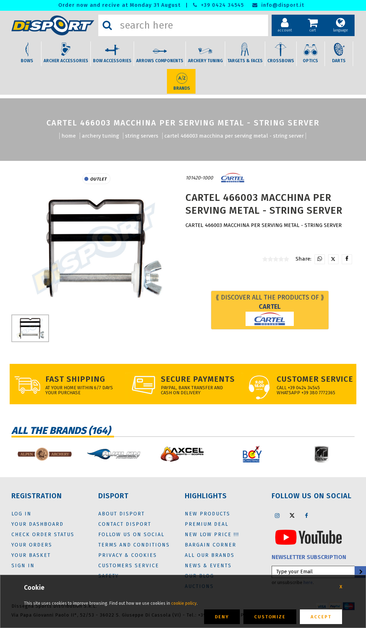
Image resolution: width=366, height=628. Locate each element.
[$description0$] (44, 454)
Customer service (315, 379)
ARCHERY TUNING (205, 60)
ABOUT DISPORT (121, 514)
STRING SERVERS (141, 136)
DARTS (339, 60)
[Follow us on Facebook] (306, 515)
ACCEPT (321, 616)
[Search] (107, 25)
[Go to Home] (53, 25)
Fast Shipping (75, 379)
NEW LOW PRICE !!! (212, 534)
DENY (222, 616)
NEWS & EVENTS (208, 566)
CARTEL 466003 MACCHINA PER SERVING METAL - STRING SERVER (234, 136)
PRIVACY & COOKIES (127, 555)
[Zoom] (96, 247)
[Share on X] (333, 259)
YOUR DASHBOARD (37, 524)
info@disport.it (281, 5)
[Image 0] (30, 328)
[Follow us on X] (292, 515)
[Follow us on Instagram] (277, 515)
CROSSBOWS (280, 60)
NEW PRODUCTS (207, 514)
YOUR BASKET (31, 555)
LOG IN (21, 514)
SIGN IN (23, 566)
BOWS (27, 60)
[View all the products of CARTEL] (232, 178)
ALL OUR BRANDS (209, 555)
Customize (270, 616)
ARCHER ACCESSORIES (66, 60)
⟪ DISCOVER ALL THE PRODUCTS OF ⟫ (270, 302)
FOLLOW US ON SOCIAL (131, 534)
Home (68, 136)
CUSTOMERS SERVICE (128, 566)
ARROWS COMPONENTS (159, 60)
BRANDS (181, 88)
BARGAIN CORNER (210, 545)
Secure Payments (198, 379)
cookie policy (184, 603)
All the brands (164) (60, 430)
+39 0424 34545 (221, 5)
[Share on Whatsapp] (320, 259)
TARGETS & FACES (245, 60)
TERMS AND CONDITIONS (134, 545)
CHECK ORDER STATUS (42, 534)
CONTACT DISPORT (124, 524)
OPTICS (310, 60)
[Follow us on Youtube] (308, 537)
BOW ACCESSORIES (112, 60)
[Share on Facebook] (347, 259)
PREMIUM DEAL (206, 524)
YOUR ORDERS (31, 545)
